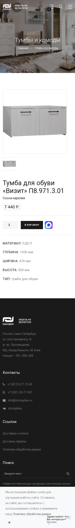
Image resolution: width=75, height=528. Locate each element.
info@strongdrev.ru (20, 400)
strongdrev (15, 408)
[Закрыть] (9, 522)
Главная (22, 48)
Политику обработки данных (32, 514)
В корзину (32, 224)
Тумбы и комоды (46, 48)
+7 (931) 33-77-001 (20, 392)
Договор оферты (14, 441)
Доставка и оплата (15, 433)
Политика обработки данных (22, 449)
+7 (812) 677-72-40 (19, 384)
